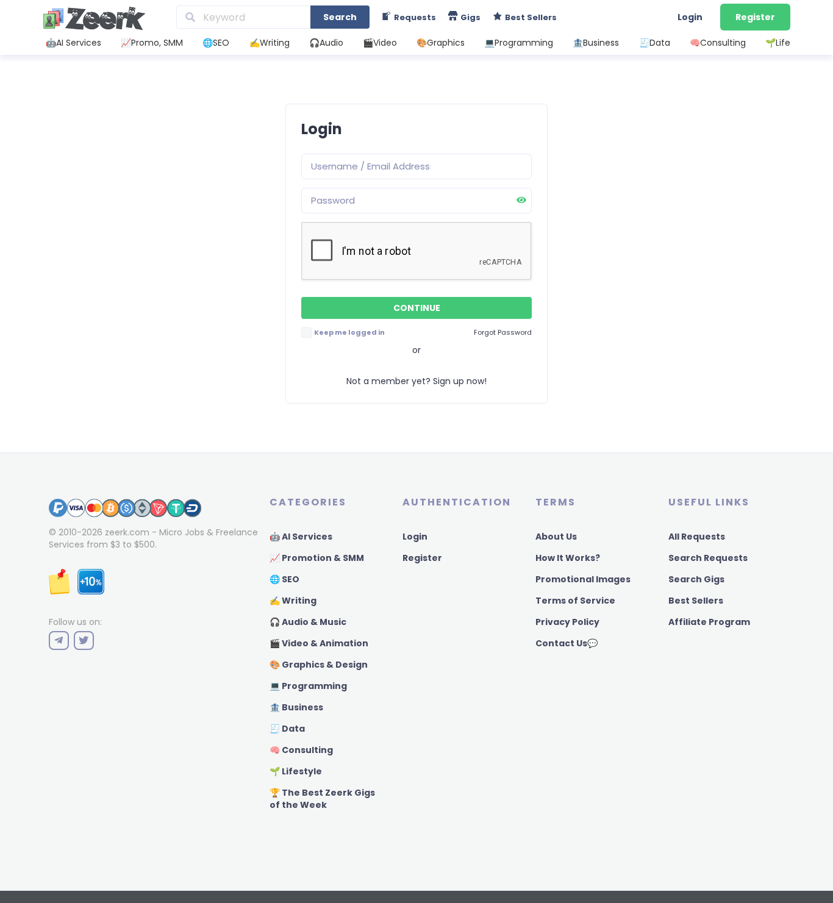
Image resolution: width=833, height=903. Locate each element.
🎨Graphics (440, 43)
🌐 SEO (284, 579)
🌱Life (777, 43)
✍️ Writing (293, 600)
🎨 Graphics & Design (319, 665)
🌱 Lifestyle (296, 771)
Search (340, 17)
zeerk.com (127, 532)
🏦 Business (296, 707)
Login (690, 17)
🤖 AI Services (301, 536)
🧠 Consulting (301, 750)
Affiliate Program (709, 622)
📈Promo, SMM (152, 43)
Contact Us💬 (566, 643)
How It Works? (567, 558)
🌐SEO (215, 43)
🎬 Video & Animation (319, 643)
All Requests (696, 536)
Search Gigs (696, 579)
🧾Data (654, 43)
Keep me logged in (349, 332)
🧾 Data (287, 729)
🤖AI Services (73, 43)
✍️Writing (269, 43)
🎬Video (380, 43)
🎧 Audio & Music (308, 622)
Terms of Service (575, 600)
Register (755, 17)
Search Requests (708, 558)
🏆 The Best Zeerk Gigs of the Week (322, 799)
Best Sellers (695, 600)
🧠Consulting (718, 43)
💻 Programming (308, 686)
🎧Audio (326, 43)
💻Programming (518, 43)
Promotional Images (583, 579)
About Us (556, 536)
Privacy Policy (567, 622)
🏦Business (596, 43)
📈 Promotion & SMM (317, 558)
